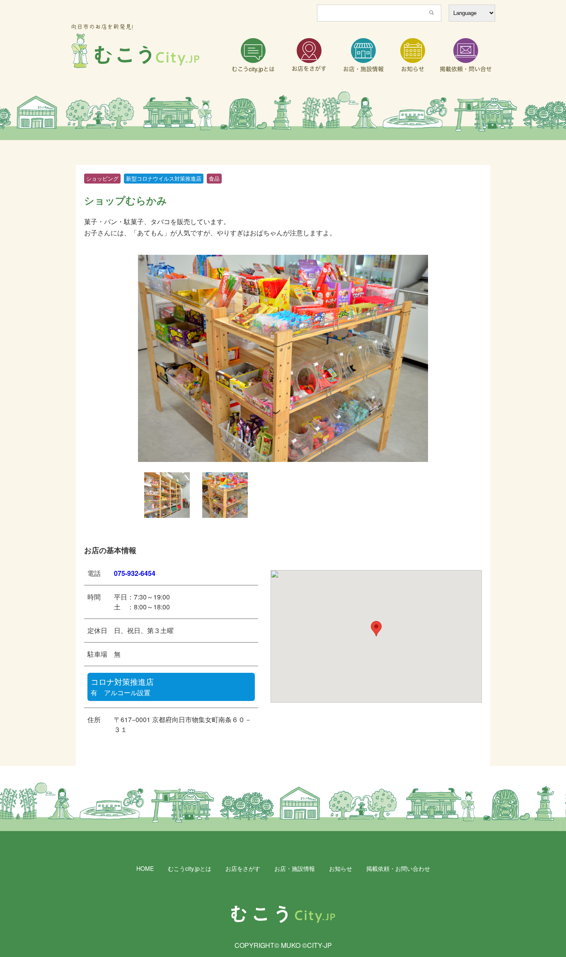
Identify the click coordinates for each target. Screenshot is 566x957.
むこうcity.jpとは (189, 868)
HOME (145, 868)
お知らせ (340, 868)
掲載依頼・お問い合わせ (398, 868)
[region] (283, 116)
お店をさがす (242, 868)
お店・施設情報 (294, 868)
